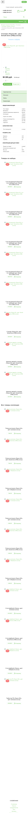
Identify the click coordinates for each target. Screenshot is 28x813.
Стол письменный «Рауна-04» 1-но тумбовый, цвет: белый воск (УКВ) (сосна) (14, 183)
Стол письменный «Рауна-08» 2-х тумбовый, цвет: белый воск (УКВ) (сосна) (14, 243)
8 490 (10, 523)
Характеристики (7, 92)
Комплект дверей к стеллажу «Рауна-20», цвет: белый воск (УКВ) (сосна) (14, 363)
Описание (5, 95)
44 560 (10, 246)
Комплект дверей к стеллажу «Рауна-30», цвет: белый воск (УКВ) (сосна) (14, 393)
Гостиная (18, 24)
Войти (24, 2)
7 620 (10, 433)
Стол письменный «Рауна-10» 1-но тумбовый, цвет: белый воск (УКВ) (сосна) (14, 213)
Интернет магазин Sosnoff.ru (8, 24)
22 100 (10, 396)
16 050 (10, 366)
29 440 (10, 186)
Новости (14, 805)
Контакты (14, 811)
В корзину (8, 84)
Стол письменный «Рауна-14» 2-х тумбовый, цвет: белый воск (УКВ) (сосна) (14, 273)
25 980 (10, 216)
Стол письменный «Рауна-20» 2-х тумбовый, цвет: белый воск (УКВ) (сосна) (14, 303)
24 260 (10, 613)
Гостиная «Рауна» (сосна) (8, 26)
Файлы (5, 98)
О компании (14, 804)
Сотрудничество (14, 807)
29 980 (10, 703)
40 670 (10, 276)
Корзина (22, 11)
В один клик (16, 84)
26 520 (10, 336)
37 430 (10, 306)
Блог (14, 809)
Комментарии (6, 101)
